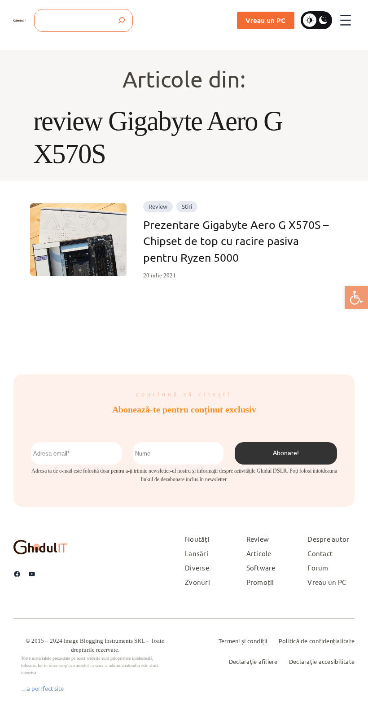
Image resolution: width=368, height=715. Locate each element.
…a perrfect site (42, 688)
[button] (356, 297)
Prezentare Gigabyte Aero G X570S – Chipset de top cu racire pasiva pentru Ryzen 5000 (236, 241)
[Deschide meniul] (346, 20)
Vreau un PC (265, 20)
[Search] (121, 20)
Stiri (187, 206)
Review (158, 206)
